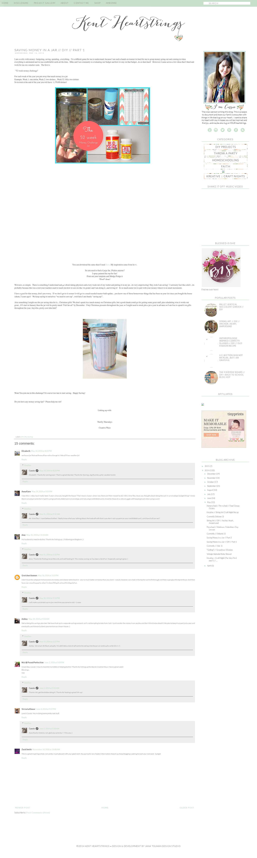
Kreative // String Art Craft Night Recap (223, 512)
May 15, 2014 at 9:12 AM (49, 514)
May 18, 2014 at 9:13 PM (49, 598)
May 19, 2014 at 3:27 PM (49, 642)
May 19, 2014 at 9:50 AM (39, 619)
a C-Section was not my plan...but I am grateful (231, 357)
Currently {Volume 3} (215, 516)
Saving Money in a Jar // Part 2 (219, 537)
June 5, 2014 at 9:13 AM (49, 688)
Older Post (187, 807)
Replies (27, 465)
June (209, 498)
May (209, 502)
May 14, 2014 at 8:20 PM (41, 451)
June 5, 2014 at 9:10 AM (49, 729)
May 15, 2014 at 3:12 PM (49, 555)
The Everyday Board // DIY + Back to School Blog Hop (232, 374)
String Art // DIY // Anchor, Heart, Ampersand (229, 324)
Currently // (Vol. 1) (214, 546)
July (209, 494)
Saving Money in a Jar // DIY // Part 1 (222, 542)
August (210, 490)
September (211, 486)
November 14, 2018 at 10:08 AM (46, 749)
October (210, 482)
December (211, 474)
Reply (24, 459)
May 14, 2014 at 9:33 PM (42, 491)
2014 (207, 470)
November (211, 478)
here (108, 264)
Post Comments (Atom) (38, 812)
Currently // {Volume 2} (216, 533)
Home (105, 807)
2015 (207, 466)
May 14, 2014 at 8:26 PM (49, 471)
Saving (30, 437)
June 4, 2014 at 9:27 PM (46, 709)
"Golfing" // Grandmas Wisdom (220, 550)
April (209, 565)
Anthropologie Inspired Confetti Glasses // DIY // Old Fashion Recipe (230, 342)
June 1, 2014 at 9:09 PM (54, 662)
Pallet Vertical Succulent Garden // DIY (231, 307)
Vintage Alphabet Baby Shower (219, 554)
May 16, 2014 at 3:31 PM (48, 575)
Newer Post (22, 807)
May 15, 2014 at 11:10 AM (37, 535)
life (25, 437)
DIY (22, 437)
